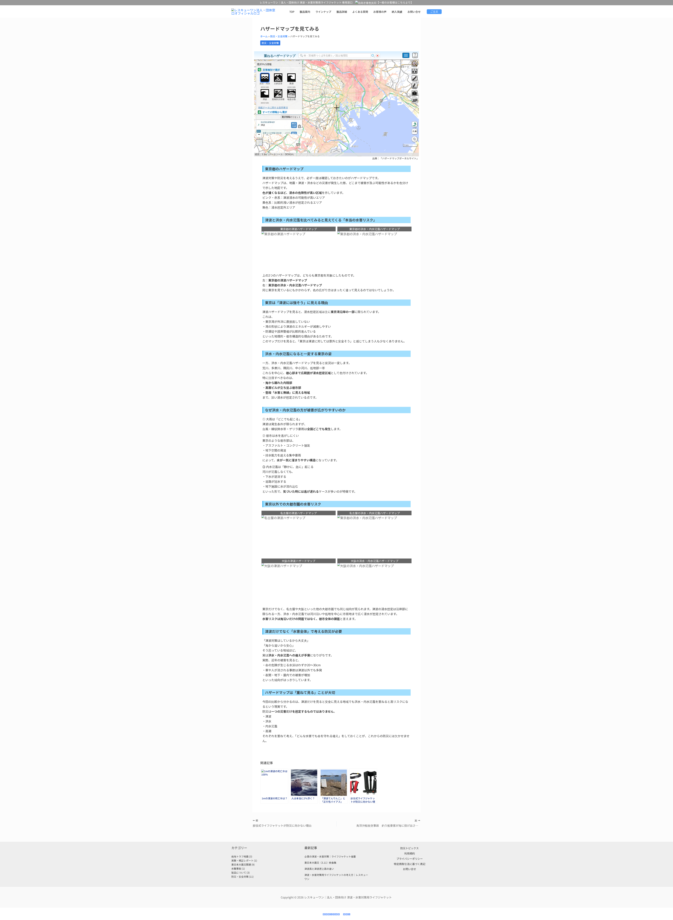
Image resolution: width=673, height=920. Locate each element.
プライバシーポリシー (409, 858)
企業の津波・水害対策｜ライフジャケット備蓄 (330, 856)
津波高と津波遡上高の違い (319, 868)
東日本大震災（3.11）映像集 (320, 862)
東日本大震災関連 (241, 864)
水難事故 (236, 868)
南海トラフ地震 (240, 856)
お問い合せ (409, 869)
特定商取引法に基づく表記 (409, 864)
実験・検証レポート (242, 860)
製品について (238, 872)
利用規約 (409, 853)
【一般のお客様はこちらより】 (394, 2)
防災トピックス (409, 848)
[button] (434, 11)
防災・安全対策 (270, 43)
